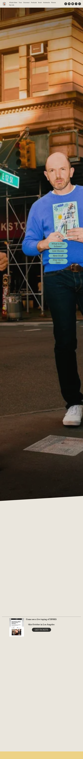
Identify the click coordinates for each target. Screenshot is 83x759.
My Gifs (11, 5)
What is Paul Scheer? (58, 245)
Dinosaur (26, 2)
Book (40, 2)
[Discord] (69, 3)
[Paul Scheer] (65, 3)
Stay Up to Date (58, 261)
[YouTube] (72, 3)
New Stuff (58, 255)
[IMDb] (79, 3)
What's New (13, 2)
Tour (20, 2)
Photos (53, 2)
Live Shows (58, 251)
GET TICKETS (41, 629)
